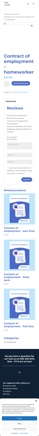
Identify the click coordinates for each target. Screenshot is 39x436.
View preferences (19, 429)
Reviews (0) (11, 101)
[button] (36, 401)
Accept (19, 418)
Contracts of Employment (19, 92)
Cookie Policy (15, 433)
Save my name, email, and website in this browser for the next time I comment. (19, 170)
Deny (19, 423)
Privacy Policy (24, 433)
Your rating (12, 137)
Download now (20, 83)
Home (6, 14)
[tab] (19, 101)
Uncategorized (10, 342)
